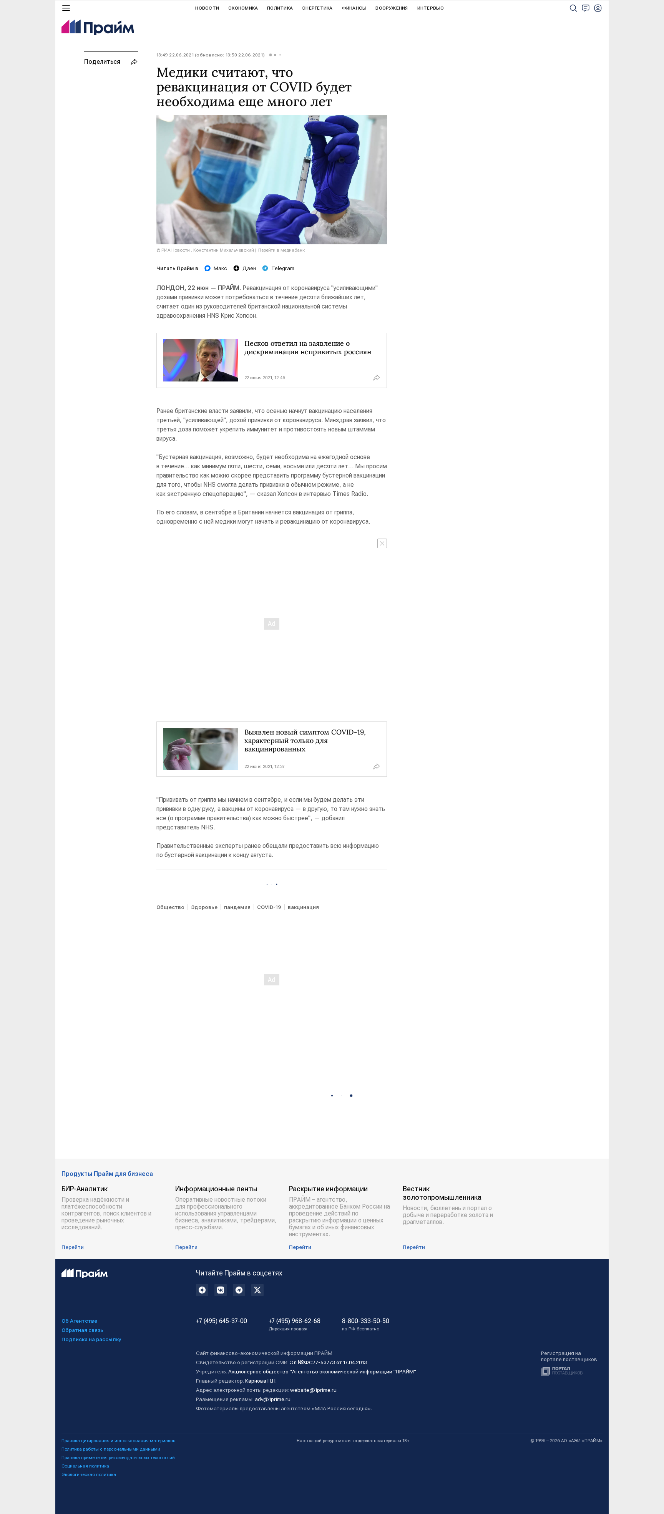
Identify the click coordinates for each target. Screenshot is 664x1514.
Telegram (282, 268)
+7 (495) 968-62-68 (294, 1325)
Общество (170, 907)
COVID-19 (269, 907)
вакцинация (303, 907)
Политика (280, 8)
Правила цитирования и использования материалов (118, 1440)
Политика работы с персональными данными (110, 1449)
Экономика (243, 8)
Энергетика (317, 8)
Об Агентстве (79, 1321)
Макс (220, 268)
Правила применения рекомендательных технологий (118, 1457)
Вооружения (391, 8)
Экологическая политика (88, 1474)
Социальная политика (85, 1466)
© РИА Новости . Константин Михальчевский (205, 250)
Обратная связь (82, 1330)
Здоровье (204, 907)
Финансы (354, 8)
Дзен (249, 268)
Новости (207, 8)
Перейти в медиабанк (281, 250)
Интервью (430, 8)
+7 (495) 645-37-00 (221, 1321)
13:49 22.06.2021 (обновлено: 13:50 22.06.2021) (210, 55)
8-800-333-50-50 (365, 1325)
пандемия (237, 907)
